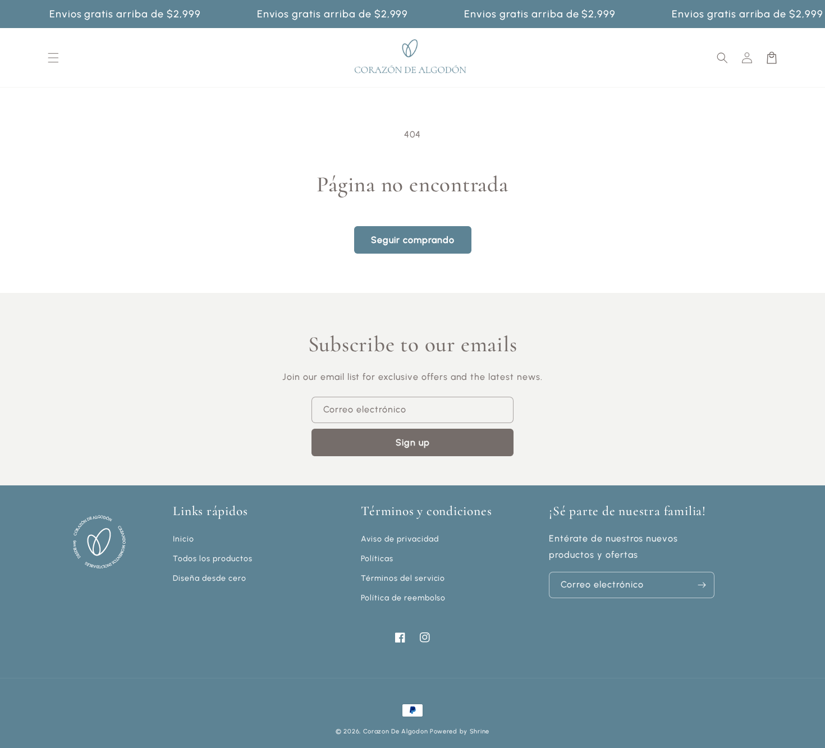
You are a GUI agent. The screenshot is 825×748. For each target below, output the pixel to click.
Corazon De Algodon (395, 731)
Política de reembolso (403, 598)
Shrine (479, 731)
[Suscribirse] (701, 585)
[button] (722, 57)
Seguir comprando (413, 240)
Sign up (413, 442)
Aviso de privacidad (399, 539)
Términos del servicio (403, 578)
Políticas (377, 558)
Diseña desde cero (209, 578)
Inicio (183, 539)
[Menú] (53, 57)
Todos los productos (212, 558)
